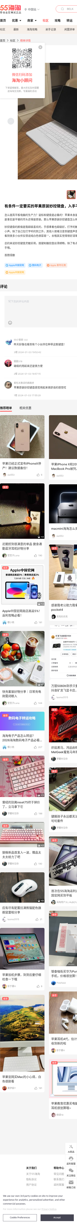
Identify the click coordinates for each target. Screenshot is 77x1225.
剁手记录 (51, 29)
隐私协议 (31, 1179)
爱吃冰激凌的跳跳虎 (24, 382)
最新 (16, 29)
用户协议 (31, 1184)
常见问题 (59, 1173)
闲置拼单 (69, 29)
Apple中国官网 (16, 265)
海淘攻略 (32, 29)
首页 (2, 40)
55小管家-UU (21, 339)
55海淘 (10, 9)
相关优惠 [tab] (25, 408)
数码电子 (36, 265)
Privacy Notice (48, 1209)
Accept (57, 1217)
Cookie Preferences (20, 1217)
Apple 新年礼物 (58, 265)
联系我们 (59, 1179)
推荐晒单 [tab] (6, 408)
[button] (32, 9)
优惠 (15, 20)
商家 (30, 20)
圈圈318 (18, 361)
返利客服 (59, 1184)
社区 (2, 29)
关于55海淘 (33, 1173)
